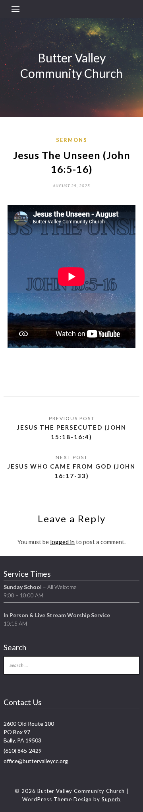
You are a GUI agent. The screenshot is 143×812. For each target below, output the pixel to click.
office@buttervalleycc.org (36, 761)
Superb (111, 799)
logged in (62, 541)
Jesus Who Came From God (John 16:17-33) (71, 471)
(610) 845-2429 (23, 750)
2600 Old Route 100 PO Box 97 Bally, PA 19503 (29, 732)
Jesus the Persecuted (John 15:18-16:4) (71, 432)
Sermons (71, 140)
